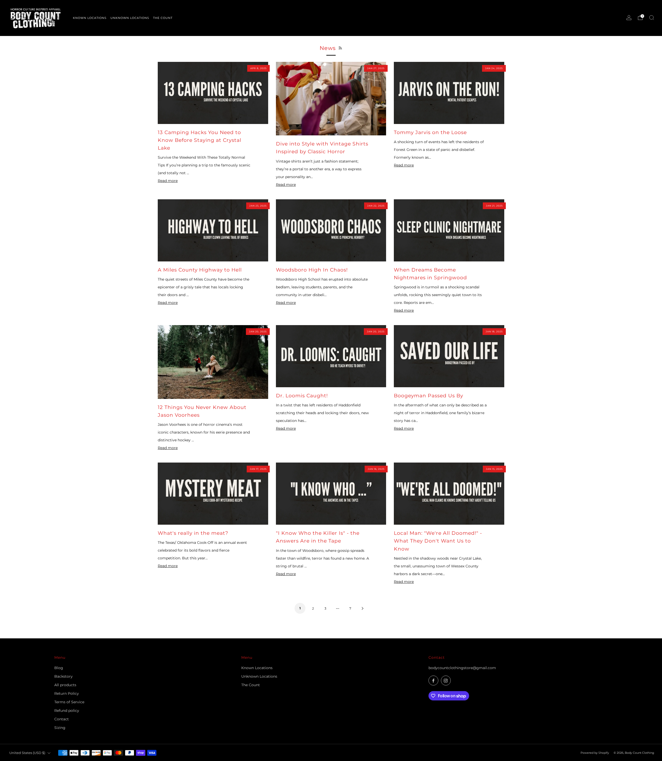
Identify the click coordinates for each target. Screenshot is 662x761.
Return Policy (66, 693)
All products (65, 685)
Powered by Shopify (595, 753)
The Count (250, 685)
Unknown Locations (259, 676)
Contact (61, 719)
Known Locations (257, 667)
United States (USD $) (27, 753)
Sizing (59, 727)
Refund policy (66, 710)
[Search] (651, 17)
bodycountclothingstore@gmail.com (462, 667)
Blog (58, 667)
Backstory (63, 676)
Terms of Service (69, 702)
